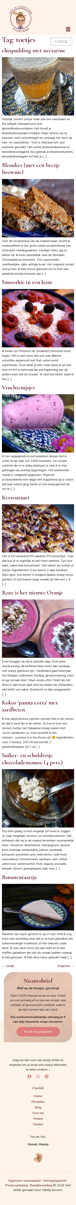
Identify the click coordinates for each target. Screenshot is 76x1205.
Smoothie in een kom (27, 282)
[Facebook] (29, 1076)
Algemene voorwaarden (24, 1181)
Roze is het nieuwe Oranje (32, 592)
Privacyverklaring (16, 1185)
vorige (8, 966)
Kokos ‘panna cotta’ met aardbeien (30, 706)
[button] (68, 29)
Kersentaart (15, 497)
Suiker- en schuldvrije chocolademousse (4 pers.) (32, 759)
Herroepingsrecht (55, 1181)
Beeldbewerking (41, 1185)
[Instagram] (38, 1076)
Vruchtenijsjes (18, 387)
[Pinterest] (47, 1076)
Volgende (65, 966)
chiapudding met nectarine (33, 50)
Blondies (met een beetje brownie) (31, 169)
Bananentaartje (19, 877)
